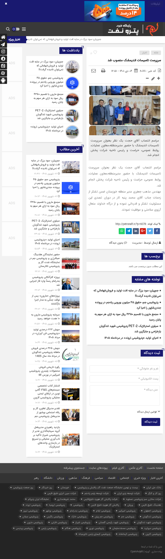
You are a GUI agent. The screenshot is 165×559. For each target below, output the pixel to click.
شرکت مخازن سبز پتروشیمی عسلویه (143, 499)
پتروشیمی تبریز (30, 511)
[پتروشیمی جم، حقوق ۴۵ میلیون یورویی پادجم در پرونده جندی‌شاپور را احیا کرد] (54, 83)
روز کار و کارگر (154, 493)
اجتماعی (124, 478)
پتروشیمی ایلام (103, 511)
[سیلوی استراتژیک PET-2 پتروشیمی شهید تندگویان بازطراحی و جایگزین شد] (54, 116)
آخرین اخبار (157, 478)
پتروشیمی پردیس (24, 528)
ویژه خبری (140, 478)
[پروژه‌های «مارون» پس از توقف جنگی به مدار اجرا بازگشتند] (54, 302)
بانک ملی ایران (153, 487)
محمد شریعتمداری (66, 499)
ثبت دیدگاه (150, 422)
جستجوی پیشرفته (74, 468)
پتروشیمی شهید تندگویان (149, 522)
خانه (156, 53)
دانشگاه (48, 478)
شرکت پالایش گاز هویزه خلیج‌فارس (101, 499)
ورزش (60, 478)
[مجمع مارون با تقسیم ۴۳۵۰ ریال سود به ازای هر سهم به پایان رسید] (54, 99)
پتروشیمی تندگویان (152, 516)
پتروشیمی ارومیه (57, 505)
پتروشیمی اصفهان (152, 511)
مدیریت (136, 243)
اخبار (144, 53)
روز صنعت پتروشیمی (23, 487)
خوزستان (65, 487)
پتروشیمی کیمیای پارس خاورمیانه (94, 534)
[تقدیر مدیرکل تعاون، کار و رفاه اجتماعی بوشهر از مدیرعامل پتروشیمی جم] (54, 415)
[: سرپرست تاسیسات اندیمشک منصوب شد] (94, 71)
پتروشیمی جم (127, 516)
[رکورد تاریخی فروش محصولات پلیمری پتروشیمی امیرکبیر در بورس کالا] (54, 373)
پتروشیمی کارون (153, 534)
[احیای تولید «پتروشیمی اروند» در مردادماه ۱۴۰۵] (54, 131)
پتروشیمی (77, 505)
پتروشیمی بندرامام (79, 511)
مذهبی (73, 478)
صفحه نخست (155, 468)
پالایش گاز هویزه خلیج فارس (105, 505)
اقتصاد (111, 478)
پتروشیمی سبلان (30, 516)
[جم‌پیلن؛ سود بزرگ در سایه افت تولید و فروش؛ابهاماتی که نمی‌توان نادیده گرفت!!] (54, 67)
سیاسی (99, 478)
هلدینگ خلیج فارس (151, 505)
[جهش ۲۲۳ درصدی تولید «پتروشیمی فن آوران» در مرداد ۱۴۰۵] (54, 336)
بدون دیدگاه (116, 243)
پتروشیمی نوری (96, 528)
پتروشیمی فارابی (59, 522)
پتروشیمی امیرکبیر (127, 511)
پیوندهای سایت (98, 468)
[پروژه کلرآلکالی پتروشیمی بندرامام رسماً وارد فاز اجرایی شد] (54, 283)
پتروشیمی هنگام (73, 528)
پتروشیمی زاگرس (55, 516)
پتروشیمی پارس (48, 528)
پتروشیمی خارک (78, 516)
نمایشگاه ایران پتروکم (38, 499)
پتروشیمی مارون (35, 522)
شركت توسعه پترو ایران (128, 493)
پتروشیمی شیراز (82, 522)
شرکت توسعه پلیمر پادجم (97, 493)
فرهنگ (86, 478)
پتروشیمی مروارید (152, 528)
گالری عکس (135, 468)
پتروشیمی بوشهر (53, 511)
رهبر (36, 478)
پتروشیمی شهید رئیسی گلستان (113, 522)
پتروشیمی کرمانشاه (128, 534)
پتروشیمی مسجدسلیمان (124, 528)
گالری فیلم (118, 468)
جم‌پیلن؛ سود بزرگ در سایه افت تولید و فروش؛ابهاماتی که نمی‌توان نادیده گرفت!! (72, 39)
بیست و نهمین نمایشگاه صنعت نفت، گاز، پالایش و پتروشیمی (107, 487)
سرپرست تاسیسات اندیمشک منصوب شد (134, 60)
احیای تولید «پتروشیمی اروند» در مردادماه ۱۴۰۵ (131, 338)
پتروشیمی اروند (33, 505)
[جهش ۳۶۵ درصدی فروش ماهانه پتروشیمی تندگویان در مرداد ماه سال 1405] (54, 355)
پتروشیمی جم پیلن (104, 516)
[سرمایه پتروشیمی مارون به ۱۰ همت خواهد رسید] (54, 319)
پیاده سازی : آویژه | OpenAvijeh (146, 552)
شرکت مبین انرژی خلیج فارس (61, 493)
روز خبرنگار (47, 487)
